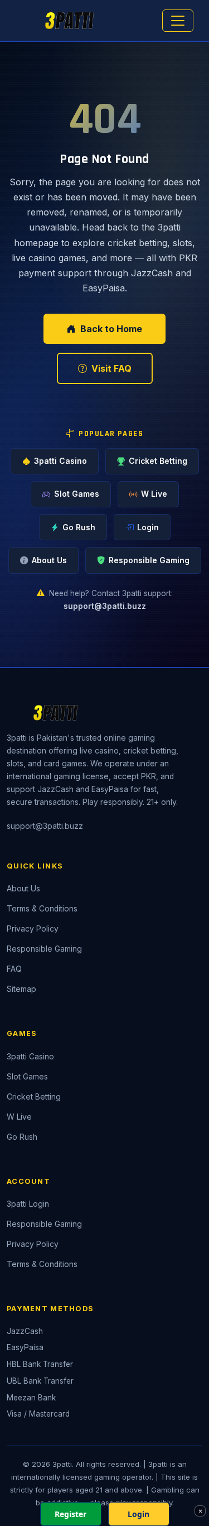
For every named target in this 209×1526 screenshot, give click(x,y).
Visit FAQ (111, 368)
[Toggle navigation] (177, 20)
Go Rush (78, 527)
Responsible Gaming (149, 560)
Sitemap (21, 989)
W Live (154, 494)
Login (148, 527)
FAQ (14, 968)
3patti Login (28, 1203)
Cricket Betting (158, 461)
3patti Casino (60, 461)
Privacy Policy (33, 928)
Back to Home (111, 328)
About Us (49, 560)
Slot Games (76, 494)
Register (70, 1514)
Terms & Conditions (42, 908)
